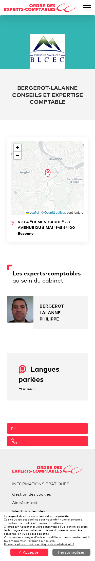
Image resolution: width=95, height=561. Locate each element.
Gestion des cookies (31, 494)
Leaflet (34, 212)
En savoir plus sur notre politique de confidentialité (39, 544)
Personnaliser (71, 552)
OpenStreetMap (55, 212)
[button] (48, 173)
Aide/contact (24, 502)
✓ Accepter (29, 552)
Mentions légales (28, 511)
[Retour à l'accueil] (40, 7)
